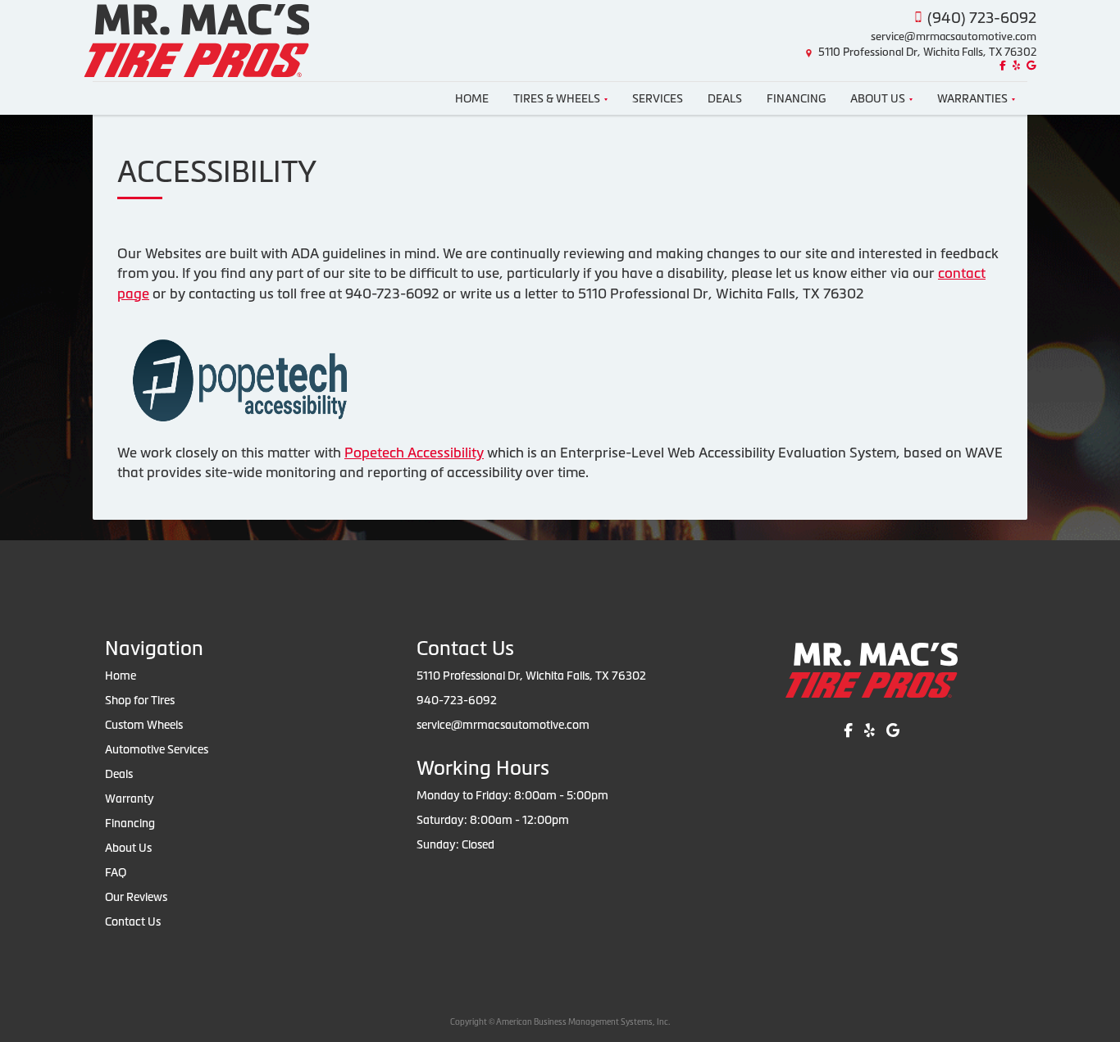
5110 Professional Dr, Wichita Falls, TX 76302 (927, 52)
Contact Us (133, 921)
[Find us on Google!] (1029, 66)
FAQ (115, 872)
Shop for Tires (140, 700)
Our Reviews (136, 896)
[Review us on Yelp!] (1014, 66)
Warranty (129, 798)
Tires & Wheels (556, 98)
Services (657, 98)
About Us (877, 98)
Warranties (972, 98)
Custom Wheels (144, 724)
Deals (725, 98)
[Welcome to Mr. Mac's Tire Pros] (196, 39)
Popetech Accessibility (414, 452)
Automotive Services (156, 749)
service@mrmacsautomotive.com (953, 36)
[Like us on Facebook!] (1000, 66)
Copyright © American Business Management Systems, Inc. (560, 1021)
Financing (796, 98)
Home (472, 98)
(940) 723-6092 (981, 17)
